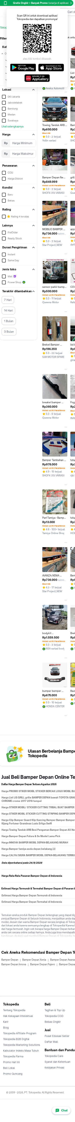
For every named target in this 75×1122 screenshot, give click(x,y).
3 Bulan (9, 331)
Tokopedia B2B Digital (16, 1039)
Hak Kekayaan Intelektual (18, 1016)
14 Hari (8, 310)
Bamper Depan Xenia (34, 959)
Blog (6, 1027)
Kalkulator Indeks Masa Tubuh (21, 1050)
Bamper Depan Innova (13, 964)
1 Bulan (8, 321)
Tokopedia (6, 27)
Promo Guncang (12, 1073)
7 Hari (8, 299)
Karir (5, 1021)
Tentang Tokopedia (14, 1010)
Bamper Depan (9, 959)
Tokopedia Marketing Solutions (21, 1044)
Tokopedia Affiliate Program (19, 1033)
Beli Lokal (9, 1067)
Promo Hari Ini (11, 1062)
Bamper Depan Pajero (42, 964)
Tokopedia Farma (13, 1056)
